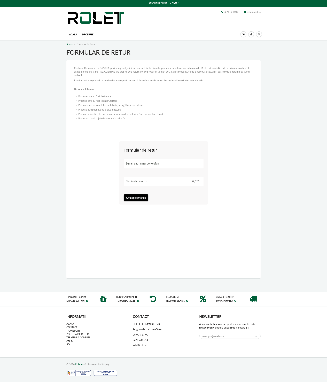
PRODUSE (88, 34)
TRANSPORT (73, 330)
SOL (68, 344)
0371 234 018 (231, 12)
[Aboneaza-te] (256, 336)
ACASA (73, 34)
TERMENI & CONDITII (78, 337)
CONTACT (71, 327)
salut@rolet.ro (254, 12)
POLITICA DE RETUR (77, 334)
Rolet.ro (79, 364)
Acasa (69, 44)
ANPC (69, 340)
